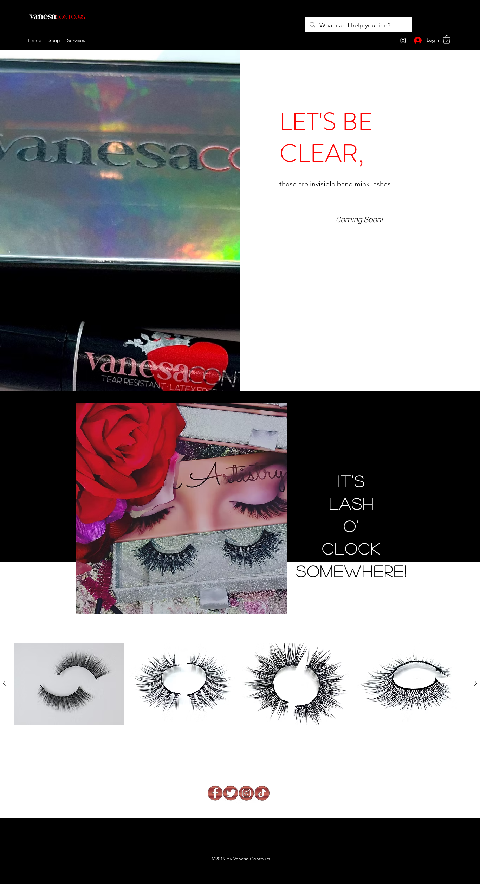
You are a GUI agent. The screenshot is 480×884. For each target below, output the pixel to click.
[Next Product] (476, 683)
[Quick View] (69, 684)
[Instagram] (403, 40)
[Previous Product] (4, 683)
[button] (446, 39)
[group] (240, 697)
